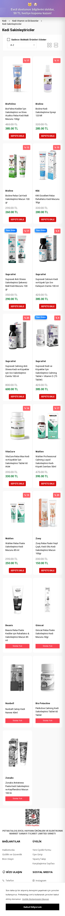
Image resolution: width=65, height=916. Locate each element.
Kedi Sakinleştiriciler (11, 24)
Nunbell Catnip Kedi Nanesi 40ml (15, 711)
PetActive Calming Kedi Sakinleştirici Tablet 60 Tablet (47, 711)
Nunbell (9, 703)
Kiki (38, 190)
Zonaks (9, 778)
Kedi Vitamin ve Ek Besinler (25, 21)
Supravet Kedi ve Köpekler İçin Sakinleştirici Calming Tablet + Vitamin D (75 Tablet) (46, 373)
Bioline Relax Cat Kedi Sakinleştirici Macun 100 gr (17, 199)
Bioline (39, 104)
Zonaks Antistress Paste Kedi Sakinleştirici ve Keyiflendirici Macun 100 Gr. (17, 787)
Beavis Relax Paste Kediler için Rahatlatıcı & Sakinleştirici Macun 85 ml (17, 635)
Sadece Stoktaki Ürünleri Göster (28, 39)
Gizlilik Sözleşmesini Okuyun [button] (35, 899)
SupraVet (10, 274)
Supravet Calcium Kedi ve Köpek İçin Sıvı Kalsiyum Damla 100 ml (47, 282)
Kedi (4, 21)
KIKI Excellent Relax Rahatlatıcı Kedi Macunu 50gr (47, 199)
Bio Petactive (43, 703)
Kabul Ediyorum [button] (33, 907)
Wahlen (40, 451)
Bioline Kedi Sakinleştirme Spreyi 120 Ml (46, 112)
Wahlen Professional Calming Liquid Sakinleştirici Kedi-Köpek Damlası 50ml (46, 461)
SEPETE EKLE (17, 136)
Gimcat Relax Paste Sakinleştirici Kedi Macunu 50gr (45, 633)
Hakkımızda (8, 849)
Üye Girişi (37, 854)
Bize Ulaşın (8, 858)
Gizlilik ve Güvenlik (12, 854)
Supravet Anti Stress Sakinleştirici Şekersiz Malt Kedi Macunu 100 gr (16, 284)
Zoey (38, 538)
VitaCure (10, 451)
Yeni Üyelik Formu (42, 849)
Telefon (9, 880)
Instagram (40, 880)
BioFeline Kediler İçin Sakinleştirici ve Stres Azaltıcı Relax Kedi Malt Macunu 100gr (17, 113)
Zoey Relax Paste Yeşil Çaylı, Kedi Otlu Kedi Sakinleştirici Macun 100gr (47, 548)
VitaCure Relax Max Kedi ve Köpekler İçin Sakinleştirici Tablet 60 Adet (17, 461)
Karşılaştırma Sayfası (44, 863)
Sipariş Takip (39, 858)
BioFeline (10, 104)
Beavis (9, 625)
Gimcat (40, 625)
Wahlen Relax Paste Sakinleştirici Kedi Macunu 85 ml (15, 546)
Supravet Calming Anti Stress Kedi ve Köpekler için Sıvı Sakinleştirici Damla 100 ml (17, 371)
